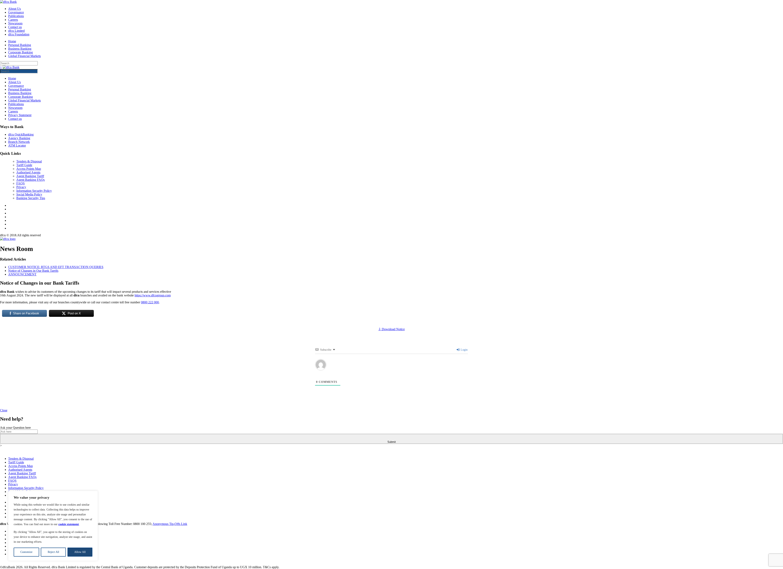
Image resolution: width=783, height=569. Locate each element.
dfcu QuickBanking (21, 134)
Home (12, 41)
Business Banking (19, 48)
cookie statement (68, 524)
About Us (14, 8)
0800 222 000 (150, 302)
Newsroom (15, 23)
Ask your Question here (15, 427)
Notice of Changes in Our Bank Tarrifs (33, 270)
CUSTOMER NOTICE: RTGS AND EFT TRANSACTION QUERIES (55, 267)
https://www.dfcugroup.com (153, 295)
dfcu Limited (16, 30)
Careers (13, 19)
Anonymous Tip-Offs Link (170, 524)
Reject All (53, 552)
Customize (26, 552)
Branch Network (19, 142)
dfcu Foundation (18, 34)
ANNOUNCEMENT (22, 274)
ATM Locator (17, 145)
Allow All (80, 552)
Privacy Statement (19, 115)
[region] (53, 526)
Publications (16, 16)
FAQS (20, 183)
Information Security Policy (34, 190)
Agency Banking (19, 138)
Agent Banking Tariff (30, 176)
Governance (16, 12)
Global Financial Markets (24, 56)
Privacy (21, 187)
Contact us (15, 27)
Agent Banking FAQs (30, 179)
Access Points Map (28, 168)
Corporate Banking (20, 52)
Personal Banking (19, 45)
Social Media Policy (29, 194)
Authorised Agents (28, 172)
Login (464, 349)
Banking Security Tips (30, 198)
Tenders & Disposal (29, 161)
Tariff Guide (24, 165)
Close (3, 410)
